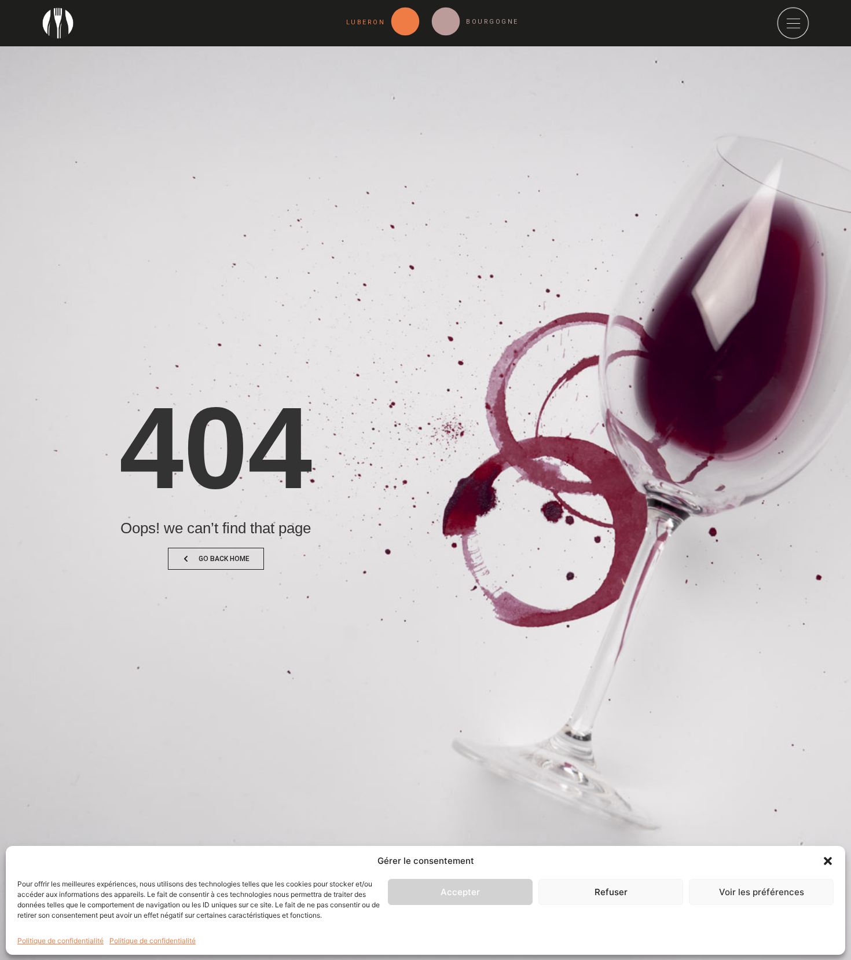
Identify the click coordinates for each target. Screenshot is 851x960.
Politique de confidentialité (60, 940)
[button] (828, 861)
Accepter (460, 891)
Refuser (611, 891)
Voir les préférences (761, 891)
